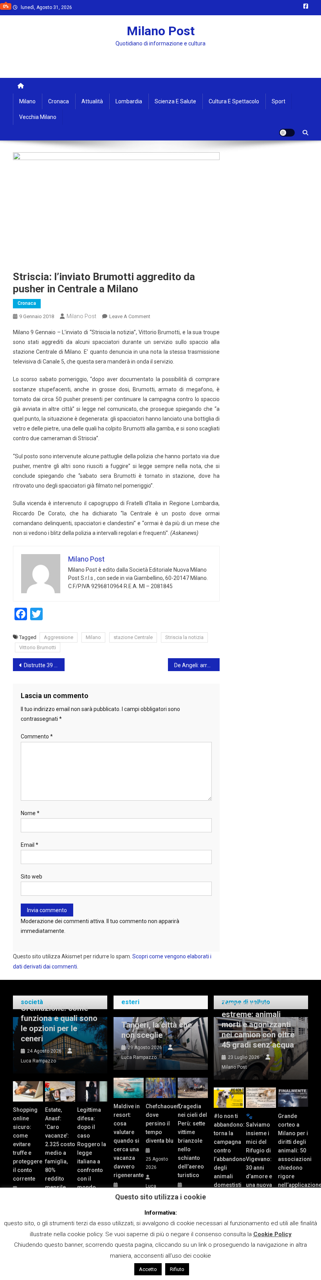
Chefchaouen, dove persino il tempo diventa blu (161, 1123)
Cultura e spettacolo (234, 101)
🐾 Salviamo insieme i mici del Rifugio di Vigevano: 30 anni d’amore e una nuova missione (259, 1155)
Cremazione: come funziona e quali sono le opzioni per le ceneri (59, 1023)
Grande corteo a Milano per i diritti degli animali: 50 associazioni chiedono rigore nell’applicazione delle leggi (293, 1155)
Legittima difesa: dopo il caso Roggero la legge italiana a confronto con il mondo (91, 1148)
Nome (30, 813)
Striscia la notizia (184, 637)
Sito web (31, 876)
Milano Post (161, 30)
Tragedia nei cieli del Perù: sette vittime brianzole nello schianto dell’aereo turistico (192, 1140)
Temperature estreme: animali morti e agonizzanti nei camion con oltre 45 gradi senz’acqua (258, 1024)
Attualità (92, 101)
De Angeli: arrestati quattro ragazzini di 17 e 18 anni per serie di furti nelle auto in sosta (197, 665)
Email (29, 845)
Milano (27, 101)
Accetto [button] (148, 1269)
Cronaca (58, 101)
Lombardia (128, 101)
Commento (37, 736)
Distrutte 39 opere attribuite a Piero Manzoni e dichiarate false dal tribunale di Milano (44, 665)
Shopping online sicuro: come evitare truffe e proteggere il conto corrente (27, 1144)
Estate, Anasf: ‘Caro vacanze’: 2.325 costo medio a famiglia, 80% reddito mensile (60, 1148)
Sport (278, 101)
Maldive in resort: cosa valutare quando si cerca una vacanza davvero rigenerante (129, 1140)
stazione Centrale (133, 637)
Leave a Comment (129, 316)
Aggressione (58, 637)
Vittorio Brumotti (37, 647)
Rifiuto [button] (177, 1269)
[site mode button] (287, 133)
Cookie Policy (272, 1234)
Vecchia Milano (37, 117)
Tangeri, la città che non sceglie (156, 1030)
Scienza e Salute (175, 101)
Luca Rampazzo (38, 1061)
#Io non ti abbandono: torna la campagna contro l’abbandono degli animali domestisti (229, 1150)
